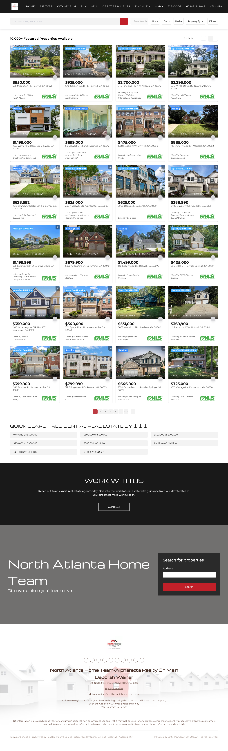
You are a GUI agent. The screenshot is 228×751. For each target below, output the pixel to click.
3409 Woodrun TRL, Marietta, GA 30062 (139, 327)
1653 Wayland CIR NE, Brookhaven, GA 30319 (33, 147)
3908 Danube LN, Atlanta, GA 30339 (137, 205)
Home (30, 6)
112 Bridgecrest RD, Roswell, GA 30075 (86, 387)
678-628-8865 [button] (195, 6)
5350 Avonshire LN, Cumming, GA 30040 (87, 265)
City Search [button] (66, 6)
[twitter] (98, 660)
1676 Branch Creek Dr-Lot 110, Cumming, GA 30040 (35, 207)
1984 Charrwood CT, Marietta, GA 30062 (192, 145)
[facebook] (86, 660)
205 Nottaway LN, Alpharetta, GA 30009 (86, 205)
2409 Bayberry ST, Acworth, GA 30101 (191, 205)
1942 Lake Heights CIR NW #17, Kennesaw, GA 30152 (29, 328)
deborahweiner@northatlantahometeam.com (114, 694)
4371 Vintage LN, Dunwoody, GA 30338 (192, 387)
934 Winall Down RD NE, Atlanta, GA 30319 (191, 87)
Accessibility (125, 736)
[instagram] (111, 660)
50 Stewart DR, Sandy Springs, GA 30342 (87, 145)
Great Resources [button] (116, 6)
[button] (14, 6)
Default (188, 38)
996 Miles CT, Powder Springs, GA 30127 (192, 265)
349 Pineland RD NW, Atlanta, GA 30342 (139, 85)
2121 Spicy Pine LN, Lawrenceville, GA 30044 (85, 328)
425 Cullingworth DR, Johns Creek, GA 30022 (33, 267)
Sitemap (112, 736)
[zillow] (104, 660)
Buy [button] (84, 6)
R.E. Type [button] (46, 6)
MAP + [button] (159, 6)
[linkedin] (92, 660)
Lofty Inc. (173, 736)
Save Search (140, 21)
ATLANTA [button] (216, 6)
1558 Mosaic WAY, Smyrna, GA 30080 (138, 145)
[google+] (142, 660)
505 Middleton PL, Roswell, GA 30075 (32, 85)
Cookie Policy (55, 736)
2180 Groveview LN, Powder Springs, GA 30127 (139, 388)
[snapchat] (129, 660)
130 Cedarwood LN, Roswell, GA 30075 (138, 265)
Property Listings (96, 736)
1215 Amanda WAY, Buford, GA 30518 (190, 327)
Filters (212, 21)
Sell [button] (94, 6)
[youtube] (117, 660)
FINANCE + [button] (142, 6)
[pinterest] (135, 660)
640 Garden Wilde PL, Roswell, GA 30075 (87, 85)
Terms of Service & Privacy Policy (28, 736)
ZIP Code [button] (175, 6)
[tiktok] (123, 660)
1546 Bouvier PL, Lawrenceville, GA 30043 (31, 388)
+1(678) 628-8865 (114, 688)
